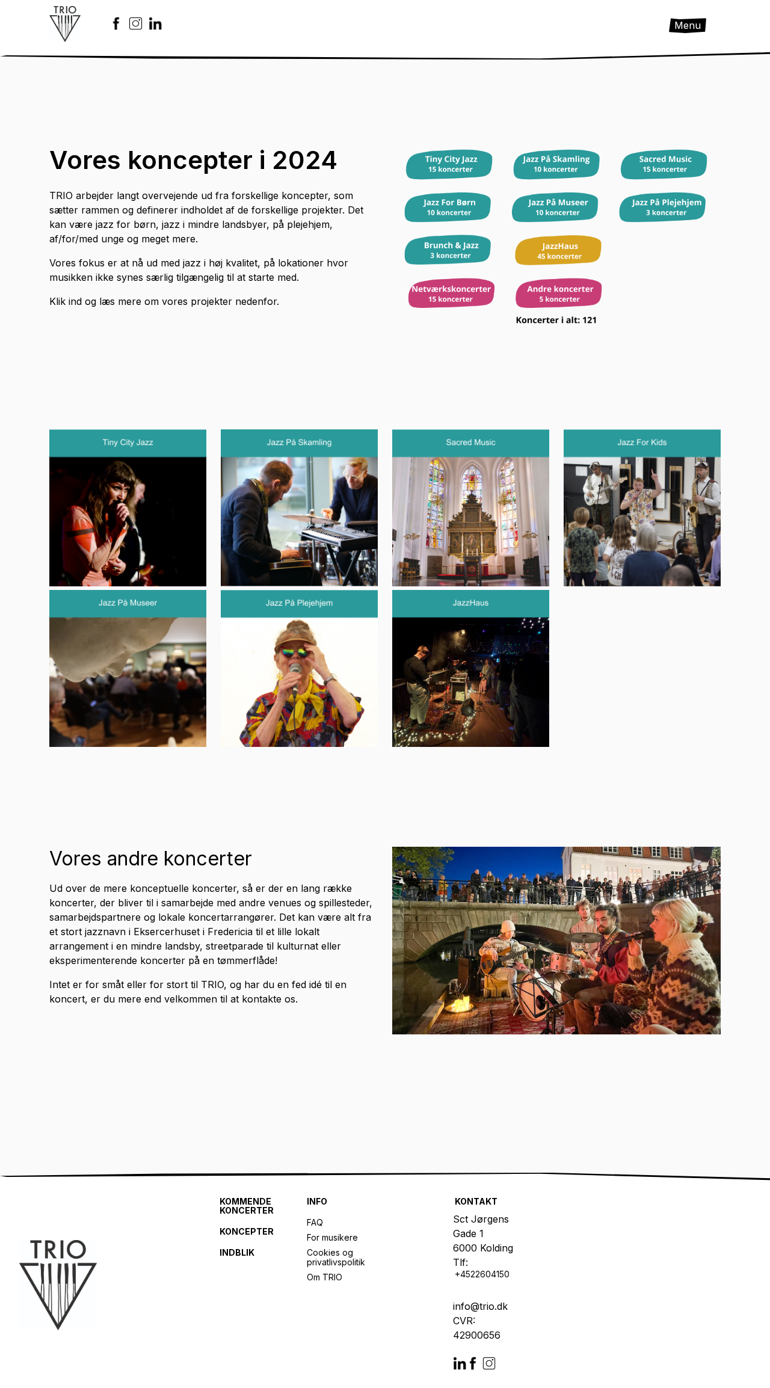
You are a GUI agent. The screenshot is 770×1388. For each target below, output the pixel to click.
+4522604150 (483, 1274)
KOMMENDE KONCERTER (247, 1206)
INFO (317, 1201)
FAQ (315, 1222)
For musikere (332, 1237)
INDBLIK (237, 1252)
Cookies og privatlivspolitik (336, 1257)
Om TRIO (324, 1277)
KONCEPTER (247, 1231)
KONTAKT (476, 1201)
